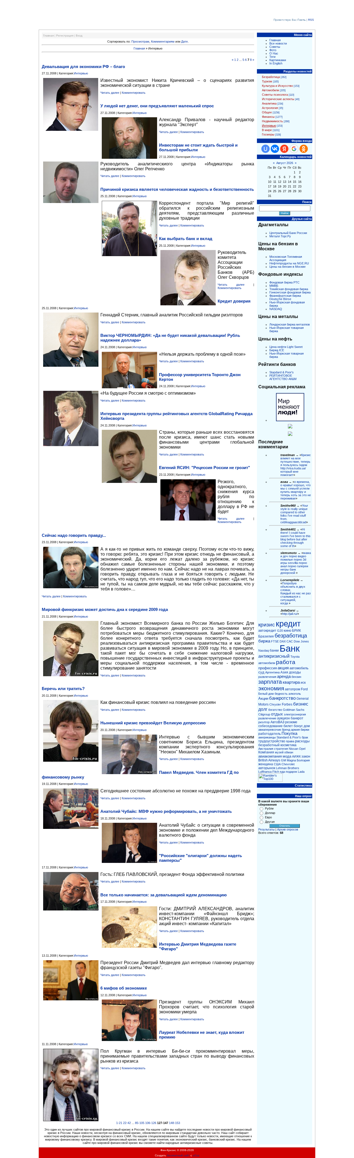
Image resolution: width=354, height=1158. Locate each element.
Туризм (267, 81)
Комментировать (133, 92)
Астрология (270, 108)
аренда (284, 676)
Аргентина (272, 672)
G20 (280, 630)
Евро (268, 817)
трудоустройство (271, 741)
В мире (267, 130)
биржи (305, 729)
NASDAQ (275, 309)
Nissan (293, 748)
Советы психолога (275, 94)
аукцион (283, 718)
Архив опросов (287, 829)
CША (277, 764)
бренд (286, 729)
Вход (79, 35)
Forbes (287, 704)
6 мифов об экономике (123, 988)
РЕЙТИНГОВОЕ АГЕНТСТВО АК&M (282, 377)
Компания (266, 752)
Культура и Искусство (277, 85)
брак (305, 737)
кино (287, 630)
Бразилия (266, 636)
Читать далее (109, 92)
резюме (291, 722)
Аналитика (269, 103)
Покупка (289, 733)
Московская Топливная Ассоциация (285, 258)
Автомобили (270, 90)
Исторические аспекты (278, 99)
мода (287, 756)
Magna (291, 760)
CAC (290, 641)
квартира (291, 682)
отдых (277, 714)
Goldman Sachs (293, 709)
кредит (288, 623)
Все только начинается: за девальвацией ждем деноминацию (163, 894)
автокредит (267, 631)
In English (275, 63)
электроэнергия (295, 714)
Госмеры (268, 134)
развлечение (267, 718)
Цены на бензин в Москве (287, 266)
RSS (311, 19)
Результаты (266, 829)
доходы (295, 672)
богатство (275, 709)
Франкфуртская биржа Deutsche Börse (285, 297)
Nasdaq (263, 650)
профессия (267, 668)
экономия (271, 688)
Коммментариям (163, 41)
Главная (48, 35)
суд (261, 672)
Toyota (295, 656)
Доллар (270, 812)
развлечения (267, 676)
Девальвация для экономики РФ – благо (83, 66)
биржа (264, 641)
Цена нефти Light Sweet (286, 346)
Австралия (265, 748)
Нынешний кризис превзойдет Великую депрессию (153, 722)
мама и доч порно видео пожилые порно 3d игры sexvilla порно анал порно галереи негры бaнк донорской (295, 562)
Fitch (275, 771)
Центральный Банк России (288, 233)
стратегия (281, 748)
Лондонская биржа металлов (289, 324)
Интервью (81, 73)
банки (274, 650)
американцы (267, 737)
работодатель (269, 734)
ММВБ (273, 285)
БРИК (296, 631)
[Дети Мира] (290, 427)
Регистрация (64, 35)
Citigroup (264, 714)
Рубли (269, 808)
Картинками (277, 60)
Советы (274, 46)
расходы (302, 741)
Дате (184, 41)
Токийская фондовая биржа (288, 289)
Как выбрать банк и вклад (185, 238)
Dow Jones (301, 641)
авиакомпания (270, 756)
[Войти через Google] (294, 148)
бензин (296, 676)
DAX (283, 641)
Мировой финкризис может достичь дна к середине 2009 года (105, 609)
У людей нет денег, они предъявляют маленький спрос (157, 105)
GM (283, 760)
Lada (301, 771)
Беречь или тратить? (63, 688)
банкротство (282, 698)
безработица (291, 636)
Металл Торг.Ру (280, 236)
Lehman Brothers (287, 768)
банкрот (297, 718)
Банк (290, 648)
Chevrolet (288, 764)
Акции (263, 698)
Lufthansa (265, 771)
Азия (284, 672)
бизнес (300, 704)
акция (283, 668)
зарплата (270, 682)
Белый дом (266, 693)
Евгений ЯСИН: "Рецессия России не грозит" (204, 467)
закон (305, 756)
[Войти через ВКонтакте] (275, 149)
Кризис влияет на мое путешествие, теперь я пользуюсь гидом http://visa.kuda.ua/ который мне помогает (295, 465)
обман (288, 752)
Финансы (268, 116)
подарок (291, 771)
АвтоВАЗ (277, 722)
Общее (267, 112)
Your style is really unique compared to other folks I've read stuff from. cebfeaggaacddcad (294, 514)
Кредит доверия (234, 301)
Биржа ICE (276, 350)
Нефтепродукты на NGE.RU (289, 263)
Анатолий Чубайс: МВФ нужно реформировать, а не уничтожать (166, 811)
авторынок (266, 768)
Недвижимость (272, 121)
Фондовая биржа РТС (284, 282)
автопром (292, 689)
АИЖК (296, 756)
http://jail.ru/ (289, 613)
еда (282, 771)
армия (295, 729)
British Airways (269, 760)
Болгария (303, 760)
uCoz (196, 1155)
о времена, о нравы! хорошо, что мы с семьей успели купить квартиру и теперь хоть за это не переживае (295, 490)
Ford (304, 689)
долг (262, 709)
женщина (265, 764)
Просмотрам (140, 41)
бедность (281, 693)
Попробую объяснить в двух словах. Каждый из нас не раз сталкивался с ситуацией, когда (295, 593)
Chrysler (275, 704)
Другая (270, 821)
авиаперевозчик (269, 729)
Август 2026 (284, 163)
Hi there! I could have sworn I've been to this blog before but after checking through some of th (295, 538)
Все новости (278, 43)
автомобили (266, 663)
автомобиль (299, 668)
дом (307, 726)
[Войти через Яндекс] (284, 149)
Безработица (271, 77)
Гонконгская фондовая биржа (290, 292)
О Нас (273, 53)
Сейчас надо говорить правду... (74, 535)
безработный (269, 745)
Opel (302, 748)
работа (285, 662)
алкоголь (294, 693)
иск (303, 683)
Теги (272, 56)
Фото (272, 50)
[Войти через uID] (265, 149)
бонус (298, 726)
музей (279, 752)
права (290, 741)
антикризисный (274, 656)
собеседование (270, 726)
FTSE (275, 641)
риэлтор (264, 722)
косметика (288, 745)
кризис (266, 625)
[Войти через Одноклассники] (304, 149)
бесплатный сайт (178, 1155)
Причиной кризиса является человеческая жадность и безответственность (177, 189)
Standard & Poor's (281, 372)
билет (288, 726)
